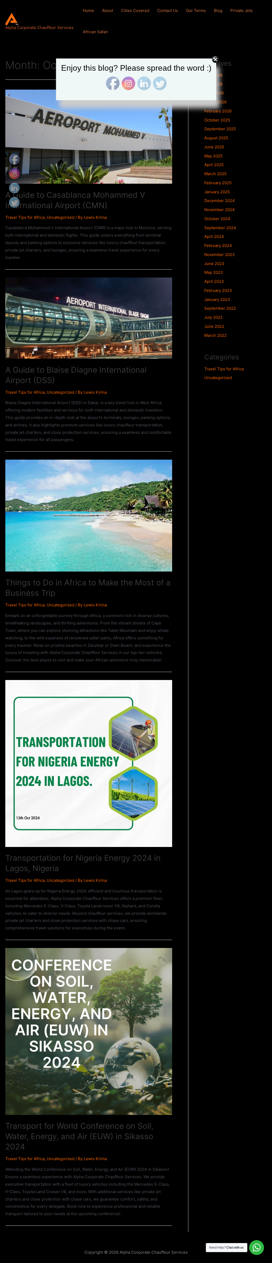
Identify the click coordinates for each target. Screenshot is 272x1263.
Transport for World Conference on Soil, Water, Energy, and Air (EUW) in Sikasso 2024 (79, 1136)
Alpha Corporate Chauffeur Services (39, 27)
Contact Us (167, 10)
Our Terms (196, 10)
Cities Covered (135, 10)
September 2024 (220, 227)
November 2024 (219, 209)
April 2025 (214, 164)
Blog (218, 10)
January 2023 (217, 299)
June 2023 (214, 263)
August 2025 (216, 137)
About (107, 10)
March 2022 (215, 335)
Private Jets (241, 10)
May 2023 (213, 272)
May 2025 (213, 155)
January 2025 (217, 191)
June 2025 (214, 146)
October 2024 (217, 218)
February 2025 (218, 182)
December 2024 (219, 200)
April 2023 (214, 281)
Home (88, 10)
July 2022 (213, 317)
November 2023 (219, 254)
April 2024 (214, 236)
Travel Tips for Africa (25, 217)
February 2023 (218, 290)
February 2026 (218, 111)
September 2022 (220, 308)
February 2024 (218, 245)
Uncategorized (60, 217)
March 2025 (215, 173)
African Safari (95, 31)
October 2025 (217, 120)
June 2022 (214, 326)
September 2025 (220, 128)
